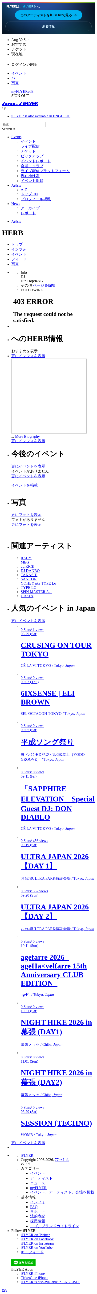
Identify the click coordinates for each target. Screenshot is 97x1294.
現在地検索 (30, 176)
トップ (17, 244)
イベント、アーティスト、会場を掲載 (62, 1192)
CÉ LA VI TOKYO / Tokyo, (48, 665)
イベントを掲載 (24, 485)
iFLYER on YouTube (37, 1248)
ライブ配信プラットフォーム (45, 171)
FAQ (34, 1207)
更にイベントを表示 (28, 466)
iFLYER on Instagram (37, 1243)
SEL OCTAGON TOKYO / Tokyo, (53, 714)
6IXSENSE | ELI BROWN (48, 697)
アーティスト (41, 1178)
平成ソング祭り (47, 742)
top (4, 1290)
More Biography (27, 436)
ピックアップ (32, 156)
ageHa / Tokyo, (37, 995)
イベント (18, 73)
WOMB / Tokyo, (39, 1135)
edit (30, 91)
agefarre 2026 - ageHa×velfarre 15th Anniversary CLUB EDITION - (54, 970)
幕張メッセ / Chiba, (41, 1044)
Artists (16, 185)
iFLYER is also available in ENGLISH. (40, 116)
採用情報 (37, 1221)
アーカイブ (30, 208)
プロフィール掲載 (36, 199)
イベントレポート (36, 161)
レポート (28, 213)
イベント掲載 (32, 181)
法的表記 (37, 1216)
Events (16, 137)
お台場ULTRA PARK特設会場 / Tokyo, (57, 878)
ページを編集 (44, 285)
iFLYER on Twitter (35, 1235)
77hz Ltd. (62, 1160)
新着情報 (48, 26)
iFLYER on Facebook (37, 1239)
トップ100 (29, 194)
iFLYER (27, 1155)
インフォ (18, 249)
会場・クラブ (32, 166)
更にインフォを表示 (28, 356)
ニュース (37, 1183)
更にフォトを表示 (26, 515)
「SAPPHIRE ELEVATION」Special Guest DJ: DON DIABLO (58, 802)
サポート (37, 1211)
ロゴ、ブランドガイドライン (54, 1226)
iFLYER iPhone (33, 1273)
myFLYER (19, 91)
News (15, 204)
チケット (28, 151)
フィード (18, 259)
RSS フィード (32, 1252)
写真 (15, 83)
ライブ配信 (30, 146)
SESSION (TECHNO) (56, 1123)
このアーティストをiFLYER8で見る (48, 15)
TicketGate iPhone (34, 1278)
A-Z (24, 190)
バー (15, 78)
